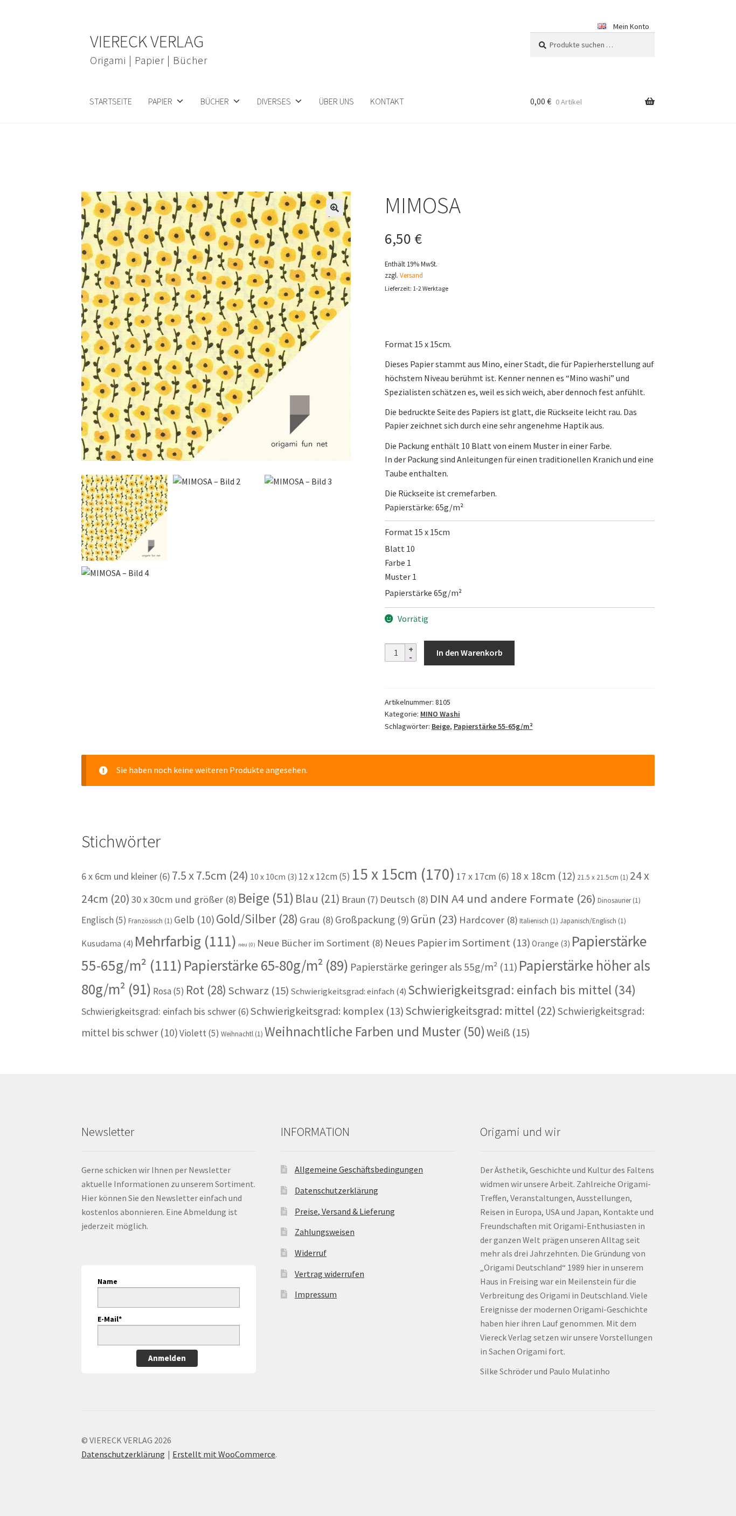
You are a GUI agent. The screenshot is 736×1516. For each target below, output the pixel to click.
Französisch (150, 920)
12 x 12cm (324, 876)
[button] (334, 207)
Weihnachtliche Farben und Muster (375, 1031)
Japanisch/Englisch (593, 920)
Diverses (274, 101)
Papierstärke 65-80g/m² (266, 965)
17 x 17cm (482, 876)
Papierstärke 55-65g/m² (493, 726)
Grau (317, 920)
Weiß (508, 1033)
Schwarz (258, 991)
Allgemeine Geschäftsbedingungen (359, 1169)
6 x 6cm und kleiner (125, 876)
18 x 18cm (543, 875)
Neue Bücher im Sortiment (320, 943)
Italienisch (538, 920)
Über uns (336, 101)
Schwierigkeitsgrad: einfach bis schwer (165, 1011)
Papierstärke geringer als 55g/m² (433, 966)
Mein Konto (631, 26)
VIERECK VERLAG (147, 41)
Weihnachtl (242, 1033)
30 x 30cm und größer (184, 899)
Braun (360, 899)
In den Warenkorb (469, 652)
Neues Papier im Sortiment (457, 943)
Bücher (214, 101)
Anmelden (167, 1358)
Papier (160, 101)
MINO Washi (440, 714)
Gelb (194, 919)
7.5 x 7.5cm (210, 875)
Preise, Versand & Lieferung (345, 1211)
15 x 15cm (403, 874)
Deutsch (404, 899)
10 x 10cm (273, 877)
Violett (199, 1033)
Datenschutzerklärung (336, 1190)
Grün (434, 919)
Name (107, 1281)
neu (246, 944)
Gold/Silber (257, 919)
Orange (551, 943)
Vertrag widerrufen (329, 1273)
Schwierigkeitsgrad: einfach (348, 991)
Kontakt (387, 101)
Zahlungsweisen (325, 1231)
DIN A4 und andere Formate (513, 898)
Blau (317, 898)
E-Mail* (110, 1319)
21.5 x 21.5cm (602, 877)
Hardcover (488, 920)
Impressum (316, 1294)
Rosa (168, 991)
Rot (206, 990)
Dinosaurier (619, 900)
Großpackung (372, 919)
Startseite (110, 101)
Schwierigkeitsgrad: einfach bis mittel (522, 990)
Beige (441, 726)
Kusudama (107, 943)
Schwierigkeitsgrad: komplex (327, 1011)
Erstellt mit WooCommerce (223, 1454)
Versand (411, 275)
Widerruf (311, 1252)
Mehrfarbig (186, 941)
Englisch (104, 920)
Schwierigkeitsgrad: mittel (480, 1010)
